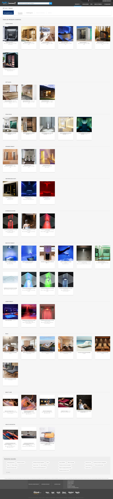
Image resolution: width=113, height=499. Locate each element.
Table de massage (71, 462)
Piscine (8, 465)
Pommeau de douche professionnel (39, 467)
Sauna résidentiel (44, 465)
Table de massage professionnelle (65, 467)
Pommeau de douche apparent (38, 462)
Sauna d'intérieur (62, 462)
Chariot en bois (88, 467)
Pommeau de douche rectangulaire (99, 462)
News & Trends (98, 4)
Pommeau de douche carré (64, 470)
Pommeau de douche (21, 462)
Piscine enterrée (15, 465)
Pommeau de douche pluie (12, 467)
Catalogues (85, 4)
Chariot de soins (88, 462)
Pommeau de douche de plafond (65, 465)
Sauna (47, 462)
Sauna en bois (35, 465)
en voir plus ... (8, 472)
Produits (77, 4)
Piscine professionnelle (99, 465)
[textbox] (34, 3)
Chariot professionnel (11, 462)
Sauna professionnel (89, 465)
